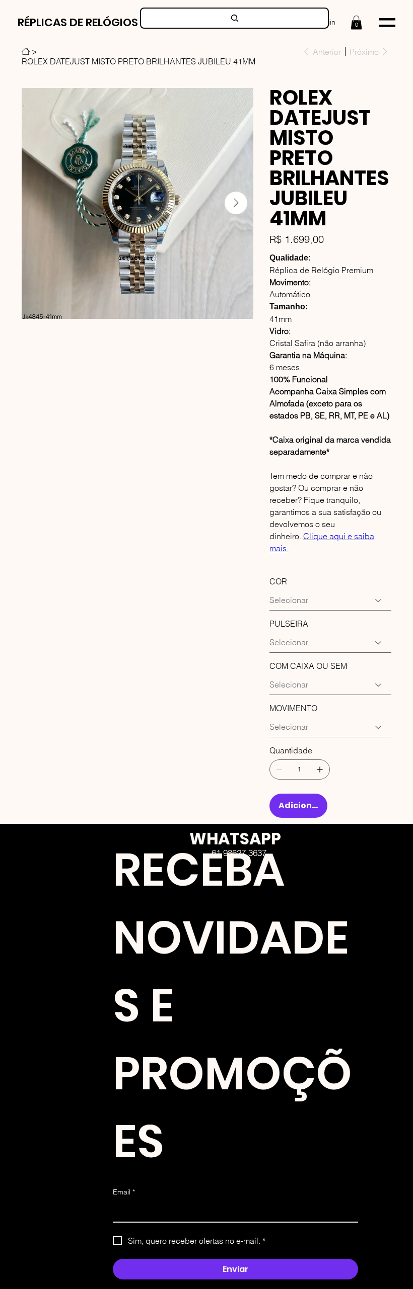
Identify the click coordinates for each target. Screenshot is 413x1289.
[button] (356, 22)
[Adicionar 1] (320, 769)
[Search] (234, 18)
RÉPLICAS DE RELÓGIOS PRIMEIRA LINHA (120, 22)
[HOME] (26, 51)
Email (124, 1191)
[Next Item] (236, 203)
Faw (253, 902)
